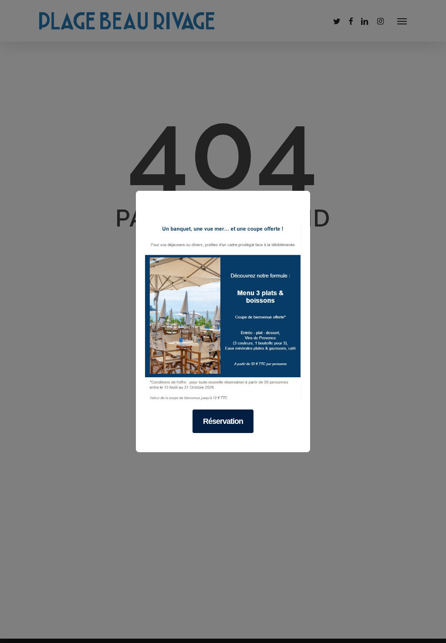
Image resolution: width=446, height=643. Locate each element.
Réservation (223, 421)
